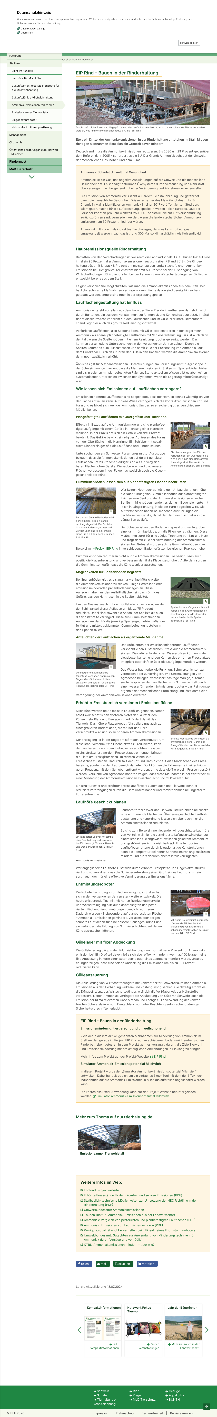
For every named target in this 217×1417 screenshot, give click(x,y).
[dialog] (108, 708)
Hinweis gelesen (189, 42)
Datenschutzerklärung (33, 28)
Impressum (27, 32)
